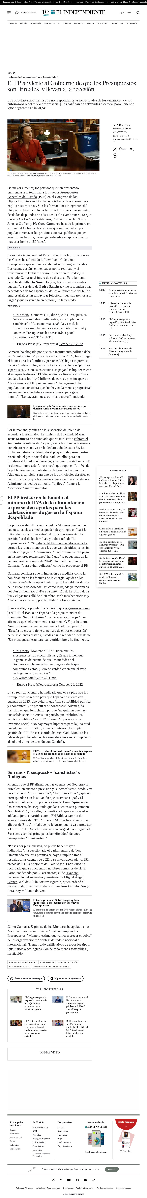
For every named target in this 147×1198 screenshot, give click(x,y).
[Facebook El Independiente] (61, 1180)
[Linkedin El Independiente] (85, 1180)
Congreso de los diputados (22, 962)
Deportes (102, 23)
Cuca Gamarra (47, 962)
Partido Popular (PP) (19, 967)
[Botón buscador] (138, 12)
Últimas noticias (21, 2)
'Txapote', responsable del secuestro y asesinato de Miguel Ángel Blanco (45, 877)
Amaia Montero (35, 2)
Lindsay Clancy (116, 2)
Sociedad (79, 23)
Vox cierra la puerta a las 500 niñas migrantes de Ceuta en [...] (121, 351)
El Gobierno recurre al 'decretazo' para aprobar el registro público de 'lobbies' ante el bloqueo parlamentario (77, 1005)
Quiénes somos (64, 1142)
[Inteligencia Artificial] (96, 1146)
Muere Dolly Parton (130, 2)
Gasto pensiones (101, 2)
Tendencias (117, 23)
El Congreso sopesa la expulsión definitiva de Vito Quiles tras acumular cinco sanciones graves (36, 1003)
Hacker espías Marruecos (84, 2)
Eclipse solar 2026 (40, 1127)
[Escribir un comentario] (115, 155)
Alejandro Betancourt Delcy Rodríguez (57, 2)
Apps (60, 1138)
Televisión (132, 23)
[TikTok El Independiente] (93, 1180)
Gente (90, 23)
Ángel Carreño (121, 125)
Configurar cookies (123, 1188)
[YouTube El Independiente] (69, 1180)
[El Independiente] (73, 13)
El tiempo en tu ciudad (28, 13)
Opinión (13, 23)
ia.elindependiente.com (96, 1152)
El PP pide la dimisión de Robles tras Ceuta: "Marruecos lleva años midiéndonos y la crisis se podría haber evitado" (36, 1028)
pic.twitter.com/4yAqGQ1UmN (35, 678)
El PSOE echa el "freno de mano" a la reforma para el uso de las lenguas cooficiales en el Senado (62, 752)
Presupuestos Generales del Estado (51, 967)
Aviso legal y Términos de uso (48, 1188)
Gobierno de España (67, 962)
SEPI (35, 1131)
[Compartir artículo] (115, 149)
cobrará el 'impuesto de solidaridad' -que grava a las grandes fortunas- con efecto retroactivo (48, 443)
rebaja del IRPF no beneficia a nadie (61, 543)
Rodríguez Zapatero (41, 1138)
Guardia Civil (38, 1146)
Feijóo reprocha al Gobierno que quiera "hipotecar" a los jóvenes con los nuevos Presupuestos (56, 903)
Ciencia (67, 23)
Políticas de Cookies (105, 1188)
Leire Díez (37, 1150)
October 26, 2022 (71, 344)
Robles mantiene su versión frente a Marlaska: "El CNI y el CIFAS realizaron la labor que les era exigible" (77, 1028)
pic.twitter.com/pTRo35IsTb (32, 337)
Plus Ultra (37, 1135)
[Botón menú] (9, 12)
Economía (36, 23)
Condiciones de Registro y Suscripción (78, 1188)
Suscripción (63, 1131)
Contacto (61, 1127)
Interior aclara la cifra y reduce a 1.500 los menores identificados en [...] (122, 338)
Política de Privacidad (24, 1188)
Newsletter (62, 1135)
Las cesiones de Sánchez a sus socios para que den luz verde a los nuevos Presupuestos (60, 407)
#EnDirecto (21, 315)
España (24, 23)
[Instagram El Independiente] (77, 1180)
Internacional (52, 23)
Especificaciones (65, 1146)
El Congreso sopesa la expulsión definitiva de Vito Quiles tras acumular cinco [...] (122, 324)
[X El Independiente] (53, 1180)
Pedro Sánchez (39, 1142)
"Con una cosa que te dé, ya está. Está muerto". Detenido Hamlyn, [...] (123, 293)
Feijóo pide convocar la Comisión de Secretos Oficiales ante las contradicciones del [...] (120, 307)
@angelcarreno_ (120, 132)
